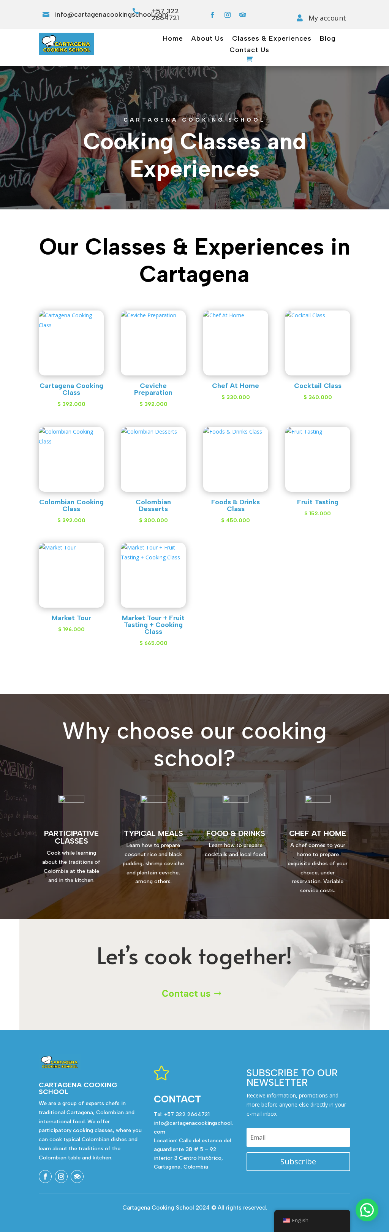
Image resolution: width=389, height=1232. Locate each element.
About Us (207, 39)
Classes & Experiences (272, 39)
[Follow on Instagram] (227, 15)
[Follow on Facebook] (212, 15)
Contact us (186, 993)
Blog (328, 39)
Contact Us (249, 50)
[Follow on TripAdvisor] (243, 15)
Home (173, 39)
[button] (367, 1210)
